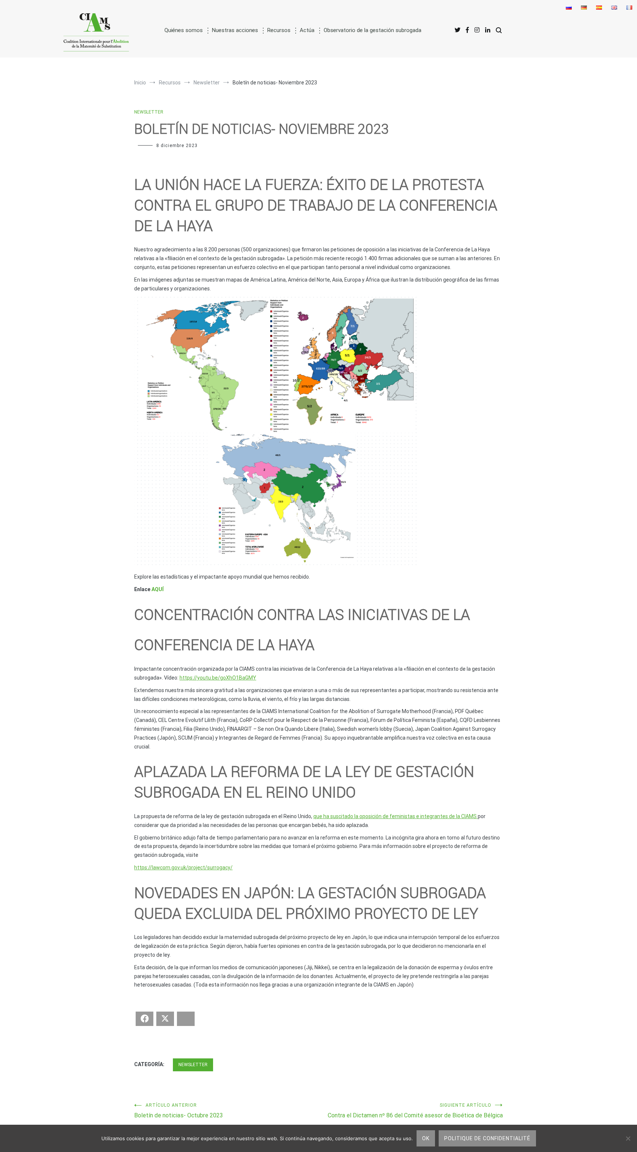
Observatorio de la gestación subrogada (372, 30)
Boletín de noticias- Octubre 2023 (178, 1111)
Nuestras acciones (235, 30)
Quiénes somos (183, 30)
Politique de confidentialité (487, 1138)
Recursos (278, 30)
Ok (425, 1138)
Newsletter (148, 112)
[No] (627, 1138)
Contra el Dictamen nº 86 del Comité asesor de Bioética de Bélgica (415, 1111)
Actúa (307, 30)
